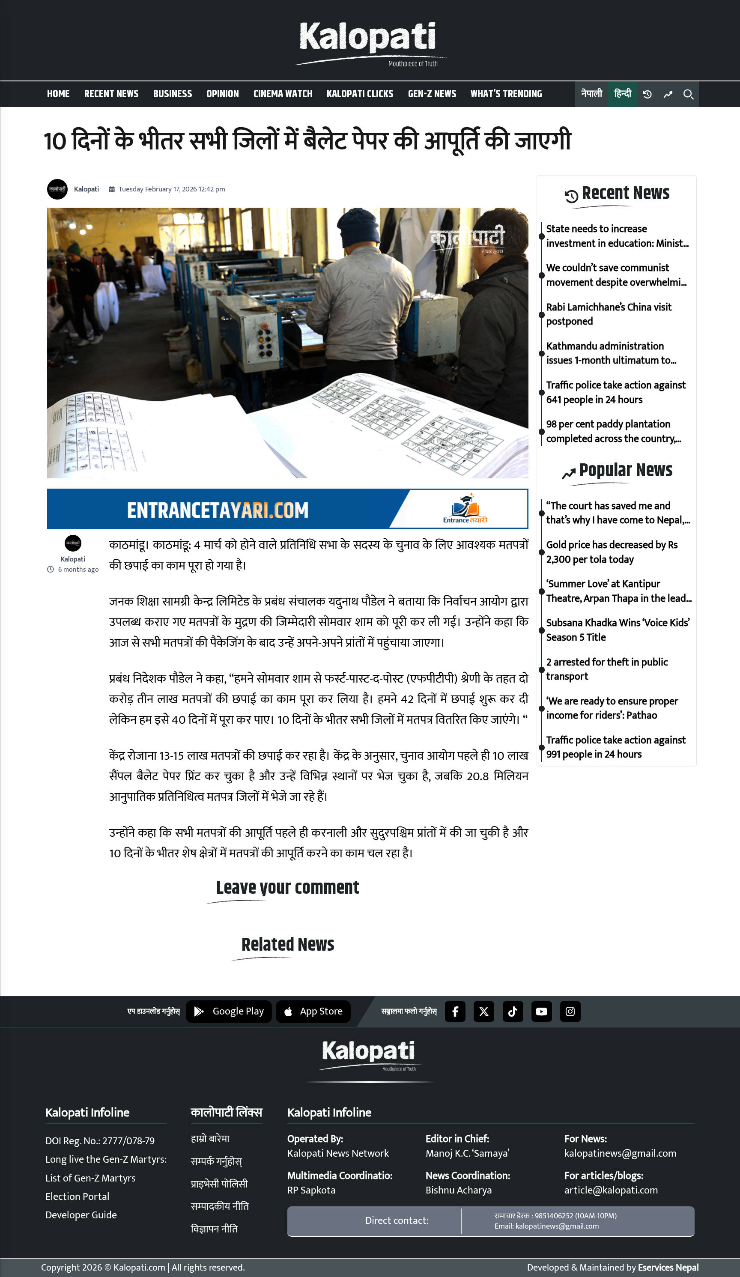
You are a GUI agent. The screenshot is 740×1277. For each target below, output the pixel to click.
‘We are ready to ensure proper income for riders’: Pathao (612, 708)
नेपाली (592, 94)
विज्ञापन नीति (214, 1229)
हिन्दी (623, 94)
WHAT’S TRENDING (506, 94)
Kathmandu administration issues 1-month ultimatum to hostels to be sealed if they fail (611, 353)
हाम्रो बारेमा (210, 1139)
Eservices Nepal (668, 1267)
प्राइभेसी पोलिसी (219, 1184)
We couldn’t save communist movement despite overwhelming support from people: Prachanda (619, 275)
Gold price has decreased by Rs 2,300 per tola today (612, 552)
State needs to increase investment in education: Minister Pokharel (619, 236)
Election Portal (77, 1196)
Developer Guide (81, 1215)
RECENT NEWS (111, 94)
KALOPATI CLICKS (360, 94)
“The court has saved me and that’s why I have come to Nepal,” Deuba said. (617, 513)
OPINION (222, 94)
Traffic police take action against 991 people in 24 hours (616, 747)
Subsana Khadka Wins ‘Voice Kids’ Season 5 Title (617, 630)
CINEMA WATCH (283, 94)
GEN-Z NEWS (432, 94)
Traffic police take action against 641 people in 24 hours (616, 392)
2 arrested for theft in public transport (607, 669)
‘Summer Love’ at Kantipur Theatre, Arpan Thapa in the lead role (616, 591)
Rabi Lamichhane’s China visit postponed (609, 314)
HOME (58, 94)
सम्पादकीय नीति (220, 1206)
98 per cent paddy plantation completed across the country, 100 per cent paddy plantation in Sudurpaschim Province (616, 432)
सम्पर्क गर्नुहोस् (216, 1161)
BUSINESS (172, 94)
